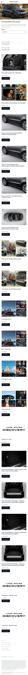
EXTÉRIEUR (13, 42)
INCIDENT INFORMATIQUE (6, 649)
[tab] (6, 42)
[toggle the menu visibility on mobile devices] (1, 1)
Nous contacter (5, 648)
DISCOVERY (5, 31)
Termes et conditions (6, 642)
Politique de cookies (6, 646)
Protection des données (6, 644)
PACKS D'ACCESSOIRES (6, 42)
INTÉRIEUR (19, 42)
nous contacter (9, 668)
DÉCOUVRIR (6, 78)
